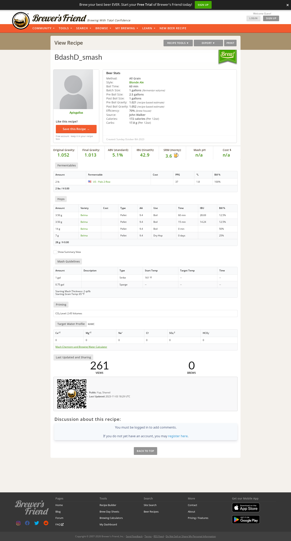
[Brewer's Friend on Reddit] (46, 524)
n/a (226, 155)
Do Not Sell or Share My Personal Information (191, 536)
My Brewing (125, 28)
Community (41, 28)
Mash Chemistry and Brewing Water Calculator (81, 347)
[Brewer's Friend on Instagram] (18, 524)
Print (230, 43)
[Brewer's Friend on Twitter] (36, 524)
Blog (58, 511)
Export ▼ (208, 43)
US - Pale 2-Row (101, 181)
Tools (64, 28)
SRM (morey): (172, 150)
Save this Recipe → (76, 129)
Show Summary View (69, 252)
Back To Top (145, 451)
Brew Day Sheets (109, 511)
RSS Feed (159, 536)
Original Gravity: (64, 150)
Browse (101, 28)
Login (253, 18)
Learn (147, 28)
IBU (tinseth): (145, 150)
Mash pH (200, 150)
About (191, 511)
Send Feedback (134, 536)
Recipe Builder (108, 505)
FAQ (58, 524)
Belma (84, 215)
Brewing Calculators (111, 518)
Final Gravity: (91, 150)
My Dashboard (108, 524)
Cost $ (227, 150)
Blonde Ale (136, 82)
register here (178, 436)
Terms (148, 536)
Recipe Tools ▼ (178, 43)
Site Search (150, 505)
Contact (192, 505)
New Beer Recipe (173, 28)
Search (82, 28)
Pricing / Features (198, 518)
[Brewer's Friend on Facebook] (27, 524)
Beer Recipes (151, 511)
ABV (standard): (118, 150)
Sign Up (203, 5)
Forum (59, 518)
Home (59, 505)
